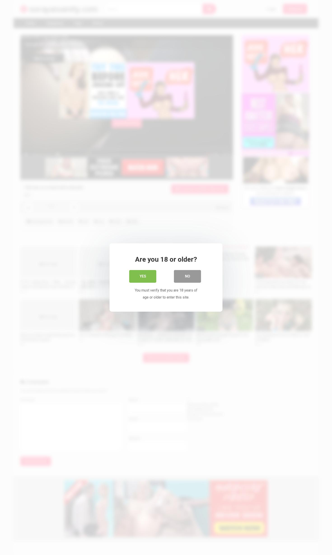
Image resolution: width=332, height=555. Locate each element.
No (187, 276)
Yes (143, 276)
